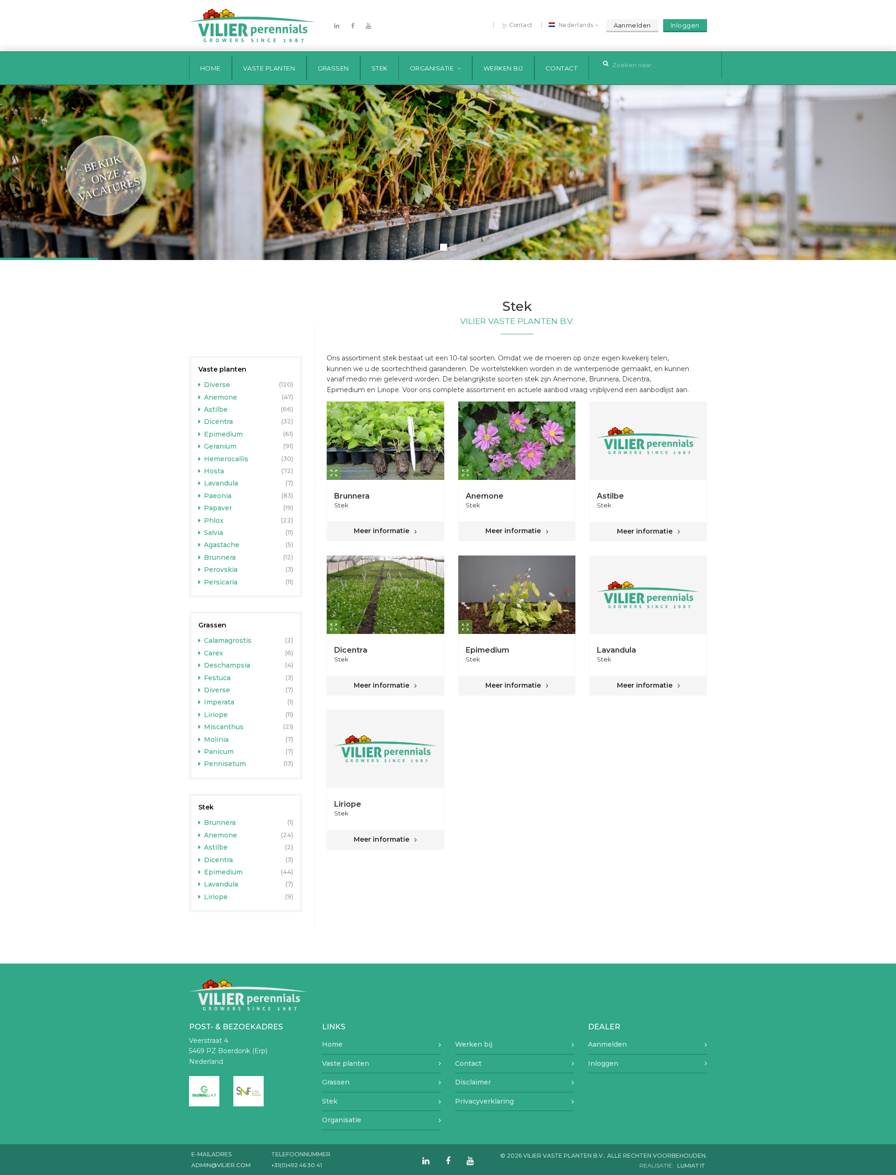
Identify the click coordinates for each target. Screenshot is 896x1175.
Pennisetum (224, 764)
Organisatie (432, 68)
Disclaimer (473, 1082)
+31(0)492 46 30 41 (296, 1164)
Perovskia (220, 569)
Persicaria (220, 582)
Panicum (218, 751)
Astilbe (215, 409)
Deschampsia (226, 665)
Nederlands (576, 25)
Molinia (215, 739)
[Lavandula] (648, 595)
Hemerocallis (225, 459)
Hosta (213, 471)
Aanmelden (632, 25)
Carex (212, 653)
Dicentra (217, 421)
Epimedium (222, 434)
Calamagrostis (227, 640)
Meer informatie (382, 531)
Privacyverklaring (484, 1101)
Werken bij (503, 68)
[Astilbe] (648, 440)
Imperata (218, 702)
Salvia (212, 532)
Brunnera (219, 557)
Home (210, 68)
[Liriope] (385, 749)
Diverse (216, 384)
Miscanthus (223, 727)
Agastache (220, 545)
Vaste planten (269, 68)
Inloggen (685, 25)
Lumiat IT (691, 1165)
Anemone (219, 397)
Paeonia (216, 496)
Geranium (219, 446)
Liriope (215, 715)
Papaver (217, 508)
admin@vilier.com (221, 1164)
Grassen (334, 68)
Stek (379, 68)
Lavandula (220, 483)
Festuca (216, 678)
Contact (521, 24)
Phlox (213, 520)
